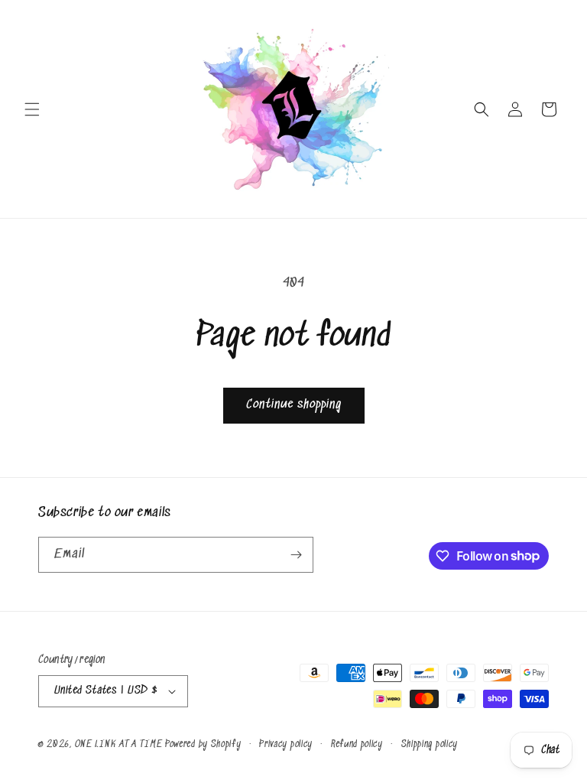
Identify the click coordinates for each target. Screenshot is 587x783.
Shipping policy (430, 744)
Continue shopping (294, 405)
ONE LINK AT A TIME (119, 744)
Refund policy (357, 744)
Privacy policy (286, 744)
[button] (32, 109)
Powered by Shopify (203, 744)
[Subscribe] (296, 555)
